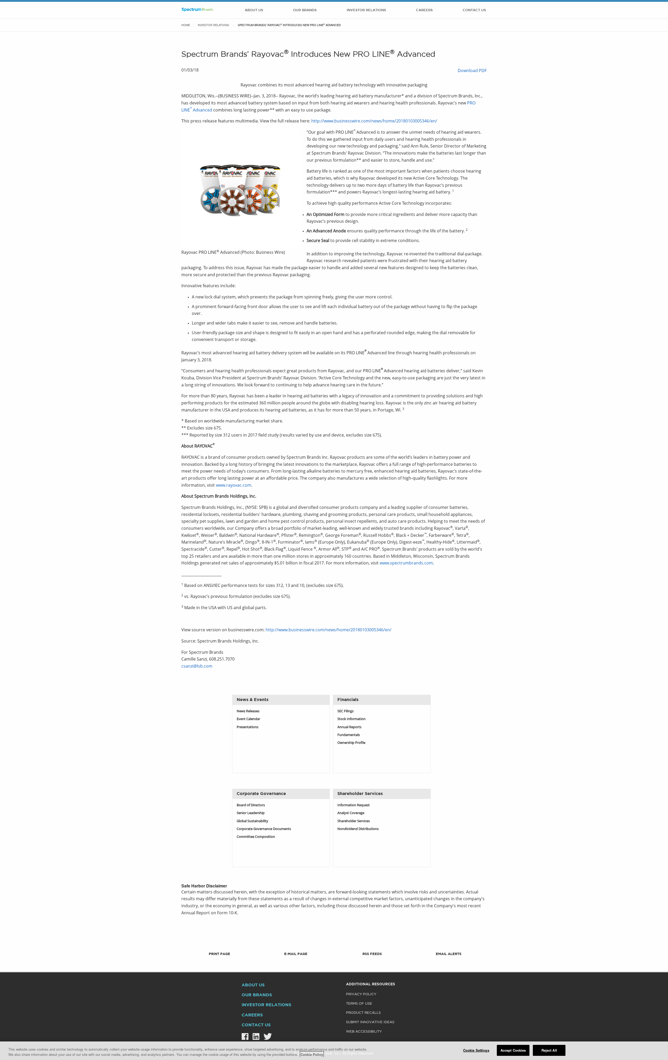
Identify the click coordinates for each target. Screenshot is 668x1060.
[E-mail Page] (296, 946)
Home (185, 25)
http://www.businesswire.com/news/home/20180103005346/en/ (374, 121)
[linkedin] (253, 1036)
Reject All (549, 1050)
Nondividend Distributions (358, 829)
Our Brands (305, 10)
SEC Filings (345, 711)
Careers (424, 10)
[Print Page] (220, 946)
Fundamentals (348, 735)
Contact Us (474, 10)
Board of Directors (251, 805)
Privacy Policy (361, 994)
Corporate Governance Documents (264, 829)
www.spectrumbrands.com (406, 563)
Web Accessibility (364, 1031)
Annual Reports (349, 727)
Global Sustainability (252, 821)
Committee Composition (256, 837)
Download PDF (472, 71)
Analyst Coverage (350, 813)
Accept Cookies (513, 1050)
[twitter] (265, 1036)
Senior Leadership (251, 813)
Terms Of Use (359, 1003)
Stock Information (351, 719)
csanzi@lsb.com (196, 666)
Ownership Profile (351, 743)
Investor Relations (366, 10)
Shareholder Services (353, 821)
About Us (254, 10)
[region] (334, 1050)
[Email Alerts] (448, 946)
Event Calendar (248, 719)
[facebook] (242, 1036)
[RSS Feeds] (372, 946)
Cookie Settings (476, 1050)
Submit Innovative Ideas (370, 1022)
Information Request (353, 805)
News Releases (248, 711)
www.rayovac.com (233, 486)
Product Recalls (363, 1013)
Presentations (247, 727)
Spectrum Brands (197, 10)
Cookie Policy (312, 1054)
